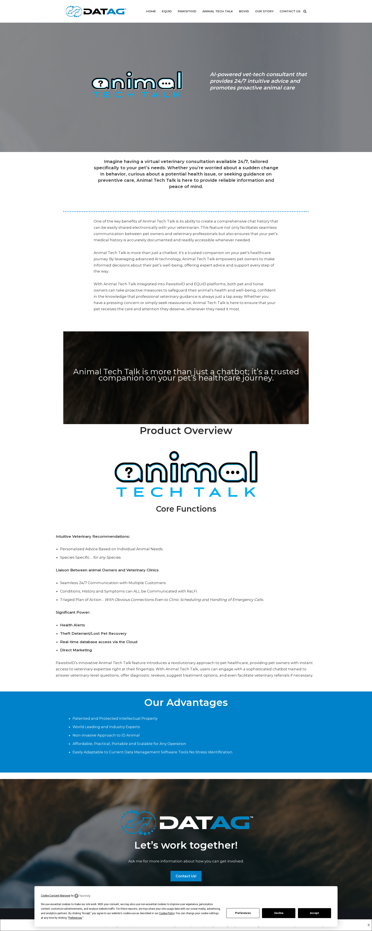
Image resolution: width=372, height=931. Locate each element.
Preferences (243, 913)
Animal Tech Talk (217, 11)
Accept (314, 913)
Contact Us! (186, 876)
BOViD (244, 11)
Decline (278, 913)
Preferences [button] (75, 917)
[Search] (305, 11)
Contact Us (290, 11)
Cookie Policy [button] (166, 913)
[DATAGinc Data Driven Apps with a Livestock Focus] (95, 11)
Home (151, 11)
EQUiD (167, 11)
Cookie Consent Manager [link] (55, 895)
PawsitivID (187, 11)
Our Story (264, 11)
